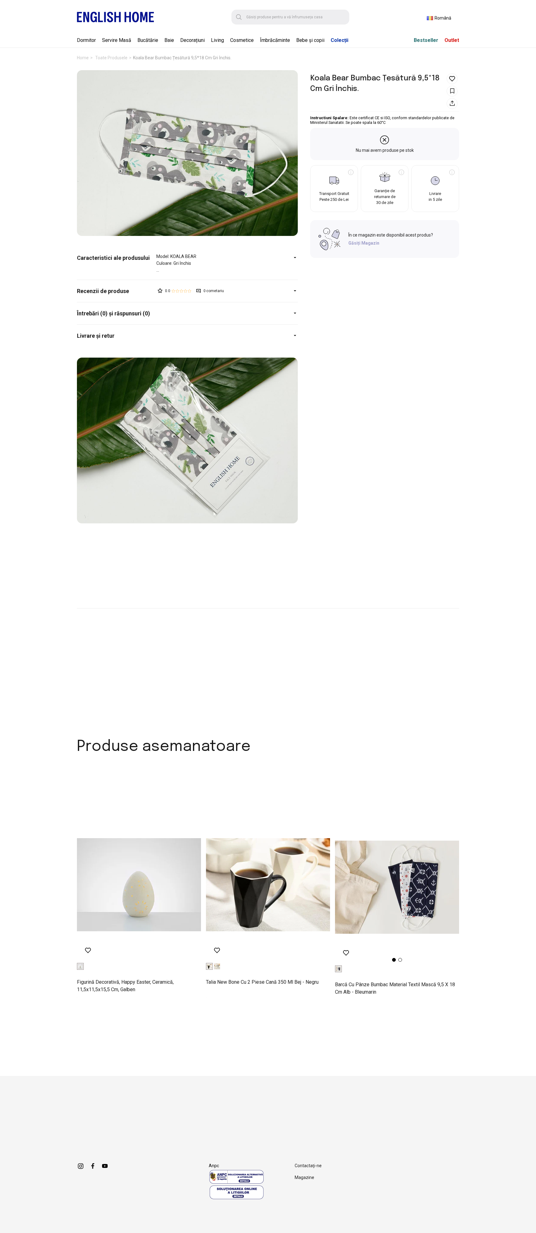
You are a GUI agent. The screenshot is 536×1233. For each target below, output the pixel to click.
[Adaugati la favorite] (452, 78)
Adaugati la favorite (88, 950)
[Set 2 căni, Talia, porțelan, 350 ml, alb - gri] (217, 966)
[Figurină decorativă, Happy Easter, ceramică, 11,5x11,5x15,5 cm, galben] (139, 885)
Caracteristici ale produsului (113, 258)
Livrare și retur (95, 335)
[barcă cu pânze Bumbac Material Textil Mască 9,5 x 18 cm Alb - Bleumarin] (397, 887)
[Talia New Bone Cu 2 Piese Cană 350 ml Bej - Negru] (268, 885)
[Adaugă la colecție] (452, 91)
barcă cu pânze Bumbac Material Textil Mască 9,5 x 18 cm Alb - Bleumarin (395, 988)
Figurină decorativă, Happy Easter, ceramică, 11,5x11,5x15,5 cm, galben (125, 985)
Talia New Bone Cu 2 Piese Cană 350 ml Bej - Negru (262, 982)
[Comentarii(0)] (116, 291)
